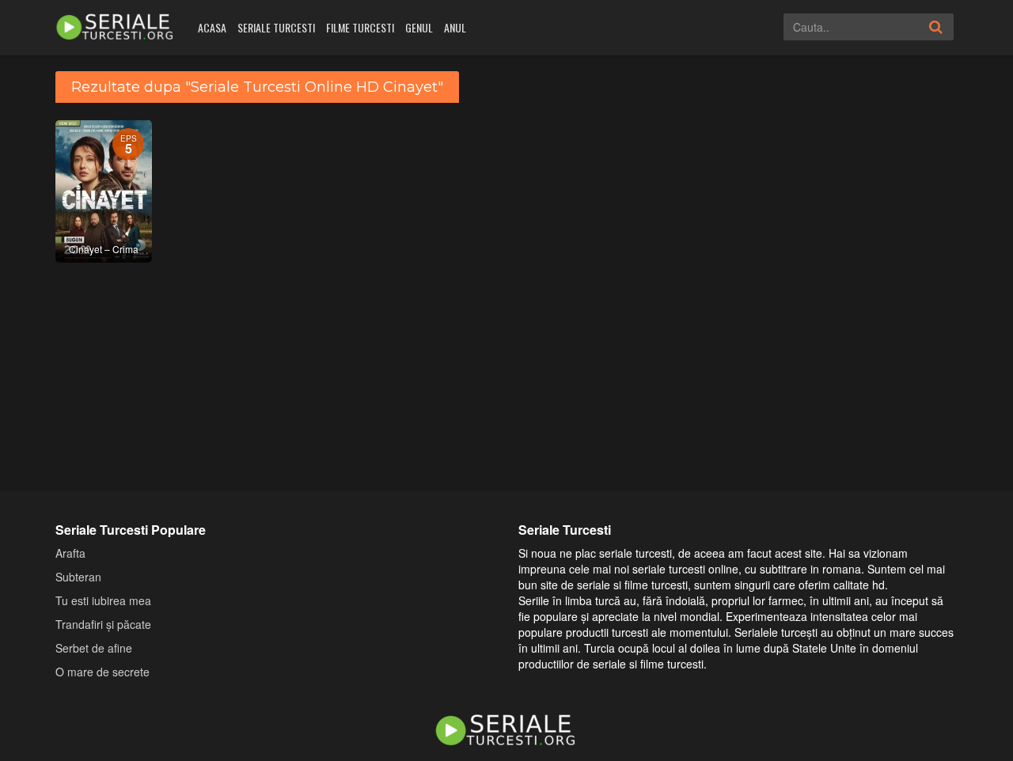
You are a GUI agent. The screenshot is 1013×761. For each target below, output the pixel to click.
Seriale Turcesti (276, 27)
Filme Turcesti (360, 27)
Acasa (212, 27)
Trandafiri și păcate (103, 624)
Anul (455, 27)
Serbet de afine (93, 648)
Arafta (70, 553)
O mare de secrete (102, 672)
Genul (419, 27)
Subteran (78, 577)
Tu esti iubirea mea (103, 600)
